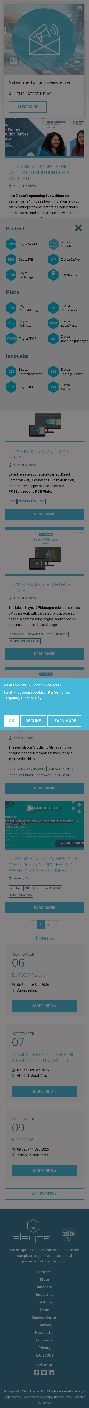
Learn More (64, 721)
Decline (33, 721)
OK (11, 721)
